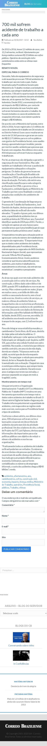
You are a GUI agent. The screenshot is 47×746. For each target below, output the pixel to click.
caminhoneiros (8, 479)
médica (30, 481)
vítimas (22, 487)
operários (18, 484)
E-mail (5, 526)
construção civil (30, 479)
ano (29, 476)
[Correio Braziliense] (13, 4)
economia (6, 481)
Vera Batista (38, 40)
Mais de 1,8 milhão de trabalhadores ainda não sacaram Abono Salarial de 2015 (23, 702)
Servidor (7, 43)
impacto (15, 481)
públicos (5, 487)
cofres (19, 479)
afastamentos (20, 476)
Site (4, 537)
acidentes (8, 476)
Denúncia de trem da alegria (23, 686)
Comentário (8, 505)
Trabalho (14, 487)
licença (23, 481)
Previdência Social (31, 484)
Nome (5, 515)
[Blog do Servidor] (34, 3)
